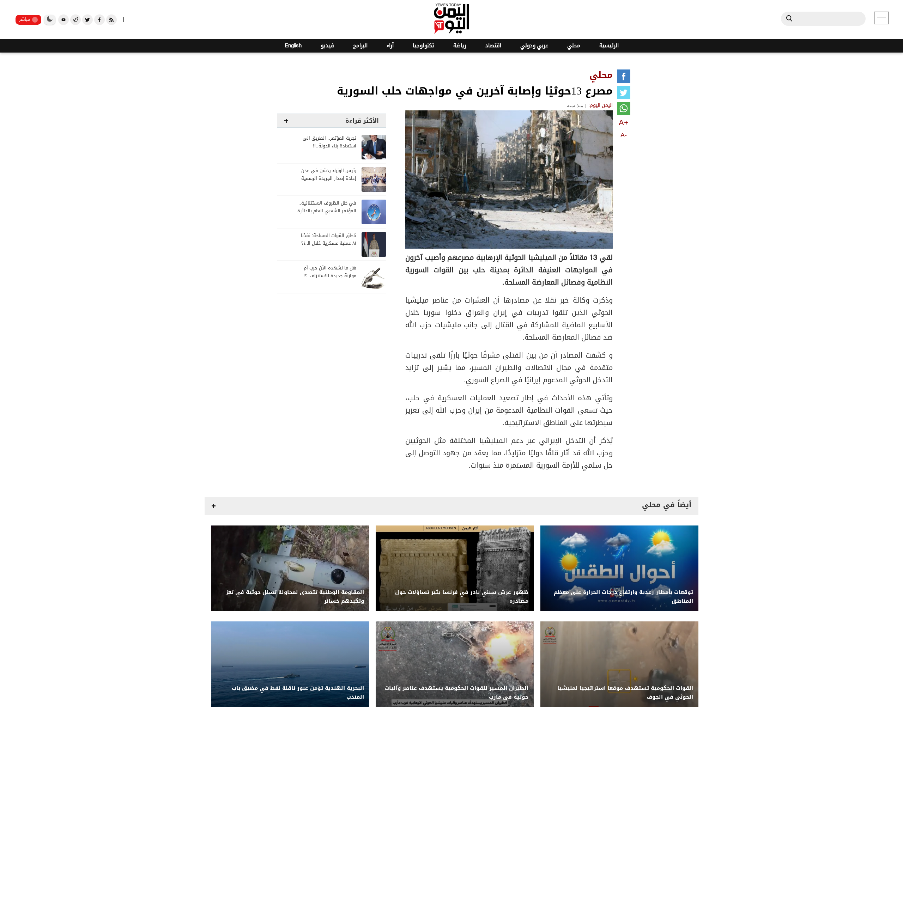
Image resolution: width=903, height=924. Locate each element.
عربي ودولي (534, 45)
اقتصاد (493, 45)
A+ (624, 122)
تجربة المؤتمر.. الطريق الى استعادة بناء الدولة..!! (329, 142)
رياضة (459, 45)
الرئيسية (609, 45)
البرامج (360, 45)
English (293, 45)
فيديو (327, 45)
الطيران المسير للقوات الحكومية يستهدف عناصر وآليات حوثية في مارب (456, 692)
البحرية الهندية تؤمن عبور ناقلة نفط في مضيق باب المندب (298, 692)
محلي (573, 45)
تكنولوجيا (423, 45)
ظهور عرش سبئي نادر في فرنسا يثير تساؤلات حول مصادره (461, 597)
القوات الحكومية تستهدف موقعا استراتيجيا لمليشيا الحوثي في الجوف (625, 692)
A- (623, 135)
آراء (390, 45)
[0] (623, 77)
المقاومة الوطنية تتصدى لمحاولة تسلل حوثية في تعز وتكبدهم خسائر (295, 597)
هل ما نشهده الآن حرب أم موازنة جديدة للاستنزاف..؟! (329, 272)
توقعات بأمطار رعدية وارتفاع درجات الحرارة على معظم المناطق (623, 597)
